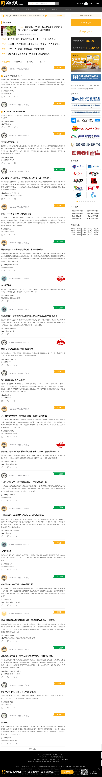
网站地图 (97, 85)
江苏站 (79, 231)
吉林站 (73, 231)
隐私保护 (37, 759)
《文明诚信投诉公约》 (86, 16)
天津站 (84, 233)
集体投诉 (15, 9)
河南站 (73, 233)
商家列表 (41, 9)
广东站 (73, 229)
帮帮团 (54, 9)
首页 (3, 9)
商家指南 (81, 85)
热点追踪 (67, 9)
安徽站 (90, 231)
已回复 (30, 61)
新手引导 (73, 85)
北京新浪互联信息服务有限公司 (75, 766)
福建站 (96, 235)
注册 (97, 3)
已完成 (42, 61)
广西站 (96, 229)
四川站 (90, 235)
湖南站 (84, 231)
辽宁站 (73, 235)
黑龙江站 (96, 231)
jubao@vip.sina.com (67, 762)
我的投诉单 (87, 32)
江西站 (79, 233)
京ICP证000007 (63, 759)
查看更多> (60, 16)
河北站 (84, 235)
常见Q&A (89, 85)
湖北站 (79, 235)
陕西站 (90, 229)
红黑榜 (28, 9)
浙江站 (79, 229)
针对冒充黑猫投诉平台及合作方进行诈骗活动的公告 (29, 16)
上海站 (84, 229)
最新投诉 (18, 61)
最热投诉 (6, 61)
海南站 (96, 233)
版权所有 (52, 759)
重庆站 (90, 233)
